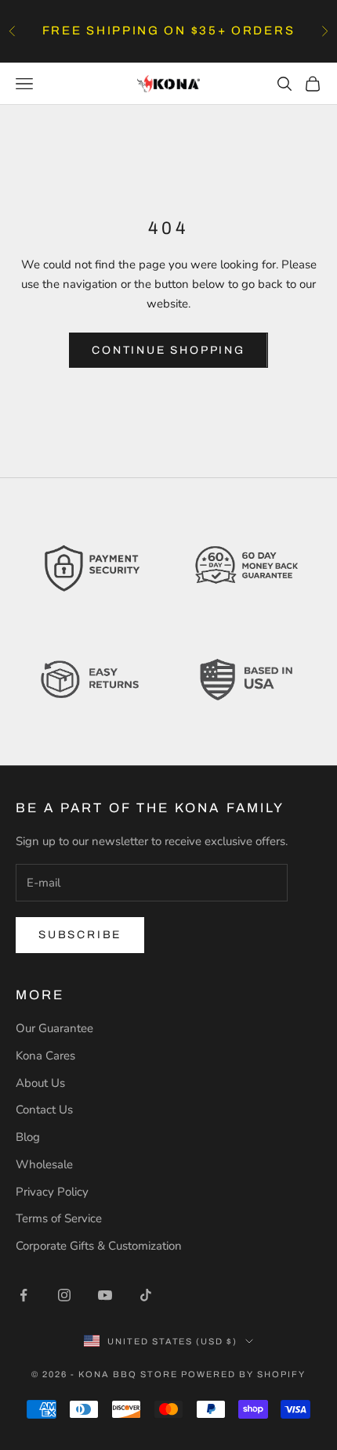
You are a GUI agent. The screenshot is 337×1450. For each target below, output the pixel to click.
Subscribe (79, 935)
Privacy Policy (52, 1192)
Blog (28, 1137)
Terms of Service (59, 1218)
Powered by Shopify (243, 1374)
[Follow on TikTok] (146, 1295)
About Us (40, 1083)
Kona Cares (45, 1055)
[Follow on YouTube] (105, 1295)
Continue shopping (168, 350)
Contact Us (44, 1109)
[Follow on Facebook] (23, 1295)
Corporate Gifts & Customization (99, 1246)
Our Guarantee (54, 1028)
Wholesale (44, 1164)
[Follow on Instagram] (64, 1295)
